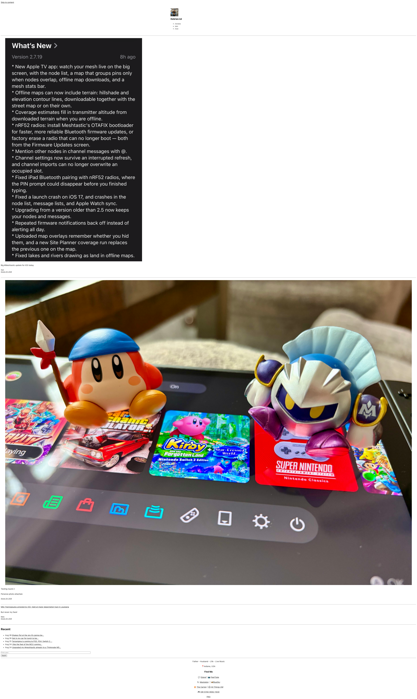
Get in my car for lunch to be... (25, 638)
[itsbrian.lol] (174, 16)
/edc (176, 26)
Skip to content (7, 2)
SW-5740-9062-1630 (209, 692)
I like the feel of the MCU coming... (27, 644)
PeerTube (215, 677)
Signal (203, 677)
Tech (2, 270)
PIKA (208, 697)
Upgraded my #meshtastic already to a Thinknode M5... (36, 647)
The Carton (202, 687)
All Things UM (217, 687)
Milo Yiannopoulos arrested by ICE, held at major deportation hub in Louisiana (35, 607)
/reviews (178, 24)
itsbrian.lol (176, 19)
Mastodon (204, 682)
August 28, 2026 (6, 598)
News (2, 616)
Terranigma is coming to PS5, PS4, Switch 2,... (32, 641)
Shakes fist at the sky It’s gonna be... (28, 635)
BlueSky (216, 682)
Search (4, 655)
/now (176, 29)
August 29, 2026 (6, 272)
